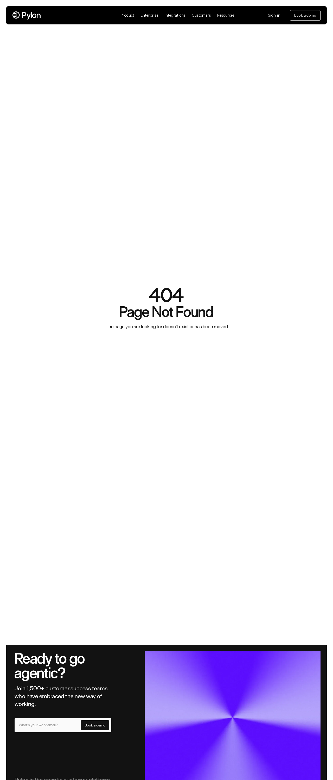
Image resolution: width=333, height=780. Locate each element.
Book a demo (305, 15)
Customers (201, 15)
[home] (63, 15)
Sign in (274, 15)
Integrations (175, 15)
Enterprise (149, 15)
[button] (127, 15)
